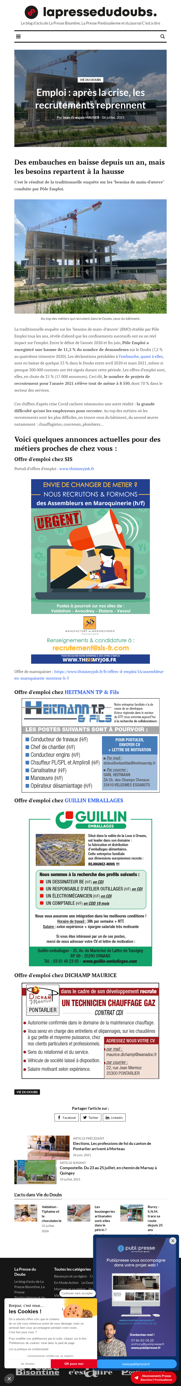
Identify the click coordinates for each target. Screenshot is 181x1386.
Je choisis (27, 1363)
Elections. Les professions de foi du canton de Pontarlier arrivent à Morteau (112, 1146)
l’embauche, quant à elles (141, 356)
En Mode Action (66, 1282)
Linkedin (117, 1117)
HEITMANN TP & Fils (92, 692)
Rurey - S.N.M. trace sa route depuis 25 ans (155, 1218)
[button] (9, 1378)
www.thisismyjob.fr (76, 468)
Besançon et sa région (70, 1276)
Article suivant (73, 1163)
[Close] (172, 1240)
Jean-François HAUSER (78, 117)
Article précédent (88, 1138)
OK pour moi (73, 1363)
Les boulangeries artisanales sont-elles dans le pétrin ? (105, 1218)
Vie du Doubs (90, 80)
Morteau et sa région (70, 1289)
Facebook (69, 1117)
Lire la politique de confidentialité (29, 1349)
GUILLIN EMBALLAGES (94, 800)
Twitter (93, 1117)
